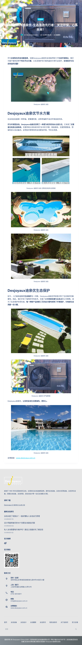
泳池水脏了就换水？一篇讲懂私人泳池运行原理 (22, 516)
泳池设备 (14, 622)
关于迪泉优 (64, 622)
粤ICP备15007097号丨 (59, 639)
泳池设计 (23, 622)
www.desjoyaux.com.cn (25, 458)
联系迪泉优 (53, 622)
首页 (5, 622)
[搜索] (76, 629)
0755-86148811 (16, 594)
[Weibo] (5, 543)
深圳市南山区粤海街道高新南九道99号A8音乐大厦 (27, 580)
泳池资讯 (40, 19)
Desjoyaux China (32, 35)
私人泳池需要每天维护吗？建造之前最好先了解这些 (23, 530)
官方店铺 (75, 622)
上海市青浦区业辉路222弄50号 (21, 587)
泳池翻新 (33, 622)
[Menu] (77, 3)
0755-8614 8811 (17, 3)
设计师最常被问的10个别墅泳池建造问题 (19, 523)
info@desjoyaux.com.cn (19, 601)
